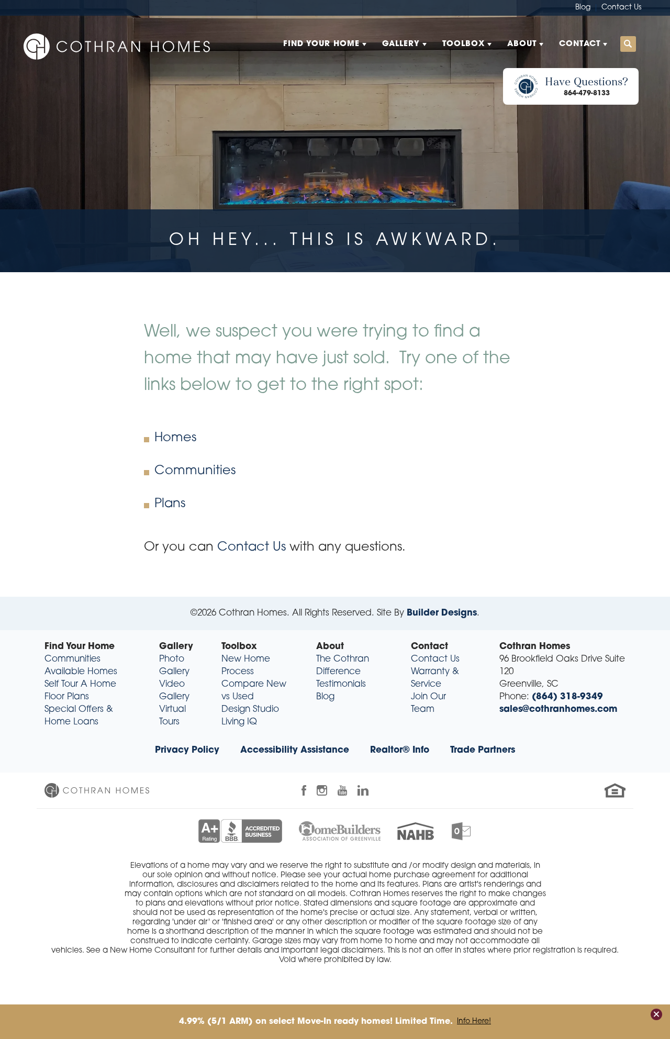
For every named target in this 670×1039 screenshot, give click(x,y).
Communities (195, 471)
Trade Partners (482, 750)
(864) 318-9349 (567, 696)
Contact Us (621, 8)
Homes (175, 438)
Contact (429, 646)
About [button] (522, 44)
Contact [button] (579, 44)
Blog (582, 8)
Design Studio (250, 709)
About (330, 646)
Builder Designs (442, 613)
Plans (169, 504)
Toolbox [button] (463, 44)
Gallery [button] (401, 44)
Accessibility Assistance (294, 750)
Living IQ (239, 722)
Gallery (176, 646)
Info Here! (474, 1021)
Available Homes (80, 671)
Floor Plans (66, 696)
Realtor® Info (399, 750)
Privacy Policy (187, 750)
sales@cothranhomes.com (558, 709)
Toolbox (239, 646)
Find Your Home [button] (321, 44)
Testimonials (341, 684)
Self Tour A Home (80, 684)
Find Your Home (79, 646)
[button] (628, 44)
